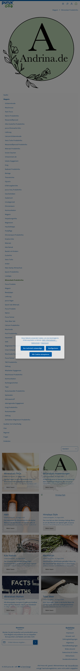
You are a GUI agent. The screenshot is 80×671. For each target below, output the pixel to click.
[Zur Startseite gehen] (8, 4)
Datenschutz (35, 343)
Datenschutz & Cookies (70, 652)
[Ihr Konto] (72, 4)
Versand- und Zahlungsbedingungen (70, 637)
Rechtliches (70, 628)
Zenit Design (26, 667)
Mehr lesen (10, 487)
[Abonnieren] (35, 642)
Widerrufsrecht (70, 649)
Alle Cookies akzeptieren (40, 354)
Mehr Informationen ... (49, 340)
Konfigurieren (53, 348)
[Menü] (63, 4)
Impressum (70, 633)
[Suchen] (67, 4)
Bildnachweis (70, 656)
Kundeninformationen (70, 659)
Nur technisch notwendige (32, 348)
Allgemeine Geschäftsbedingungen (70, 644)
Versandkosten (73, 666)
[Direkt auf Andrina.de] (40, 52)
